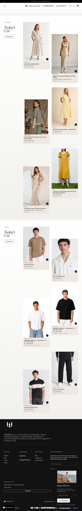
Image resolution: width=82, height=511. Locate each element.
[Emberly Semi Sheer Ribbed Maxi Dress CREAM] (65, 53)
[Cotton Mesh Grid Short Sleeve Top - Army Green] (36, 116)
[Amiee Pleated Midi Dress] (36, 41)
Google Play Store (25, 460)
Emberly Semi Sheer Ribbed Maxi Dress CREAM (64, 76)
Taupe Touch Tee (29, 264)
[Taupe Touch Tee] (36, 244)
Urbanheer (16, 508)
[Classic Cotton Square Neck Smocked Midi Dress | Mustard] (65, 168)
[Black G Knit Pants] (65, 369)
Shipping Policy (48, 501)
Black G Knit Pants (58, 389)
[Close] (79, 468)
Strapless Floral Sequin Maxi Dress (35, 208)
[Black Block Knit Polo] (36, 387)
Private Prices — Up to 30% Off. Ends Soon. (41, 1)
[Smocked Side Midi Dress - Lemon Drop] (65, 107)
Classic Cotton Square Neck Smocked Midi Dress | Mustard (64, 192)
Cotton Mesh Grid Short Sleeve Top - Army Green (35, 137)
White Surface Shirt (59, 276)
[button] (70, 6)
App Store (23, 456)
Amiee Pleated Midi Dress (31, 64)
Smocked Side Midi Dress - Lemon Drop (64, 129)
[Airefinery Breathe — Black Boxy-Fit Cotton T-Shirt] (65, 306)
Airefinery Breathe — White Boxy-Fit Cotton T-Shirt (35, 341)
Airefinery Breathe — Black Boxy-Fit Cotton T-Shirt (64, 329)
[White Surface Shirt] (65, 256)
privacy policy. (72, 504)
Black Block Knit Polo (31, 407)
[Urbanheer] (33, 6)
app (70, 489)
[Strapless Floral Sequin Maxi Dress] (36, 186)
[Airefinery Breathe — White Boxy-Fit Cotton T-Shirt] (36, 318)
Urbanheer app (72, 456)
